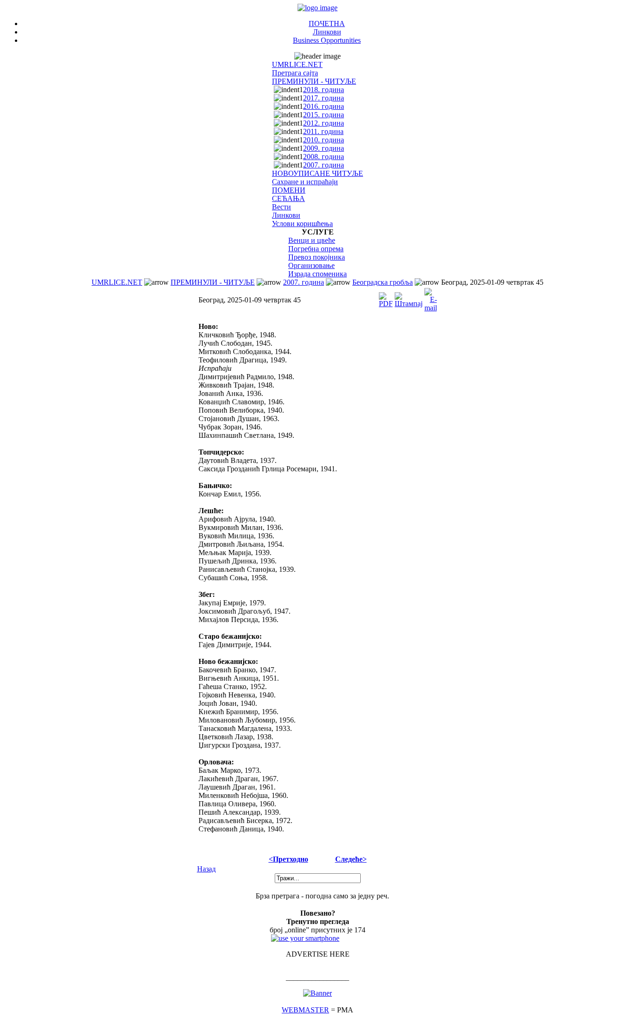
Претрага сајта (295, 73)
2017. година (323, 98)
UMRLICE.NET (297, 64)
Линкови (327, 32)
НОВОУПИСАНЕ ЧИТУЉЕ (317, 173)
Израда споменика (317, 274)
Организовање (311, 265)
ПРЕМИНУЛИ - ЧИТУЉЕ (314, 81)
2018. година (323, 90)
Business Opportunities (327, 40)
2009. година (323, 148)
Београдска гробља (382, 282)
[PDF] (386, 297)
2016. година (323, 106)
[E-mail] (430, 297)
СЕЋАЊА (288, 198)
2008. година (323, 157)
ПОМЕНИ (288, 190)
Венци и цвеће (311, 240)
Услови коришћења (302, 224)
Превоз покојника (316, 257)
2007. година (323, 165)
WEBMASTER (305, 1010)
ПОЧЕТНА (327, 23)
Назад (206, 869)
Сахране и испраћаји (305, 182)
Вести (281, 207)
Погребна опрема (316, 249)
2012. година (323, 123)
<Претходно (288, 859)
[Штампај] (409, 297)
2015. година (323, 115)
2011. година (323, 131)
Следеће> (351, 859)
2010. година (323, 140)
